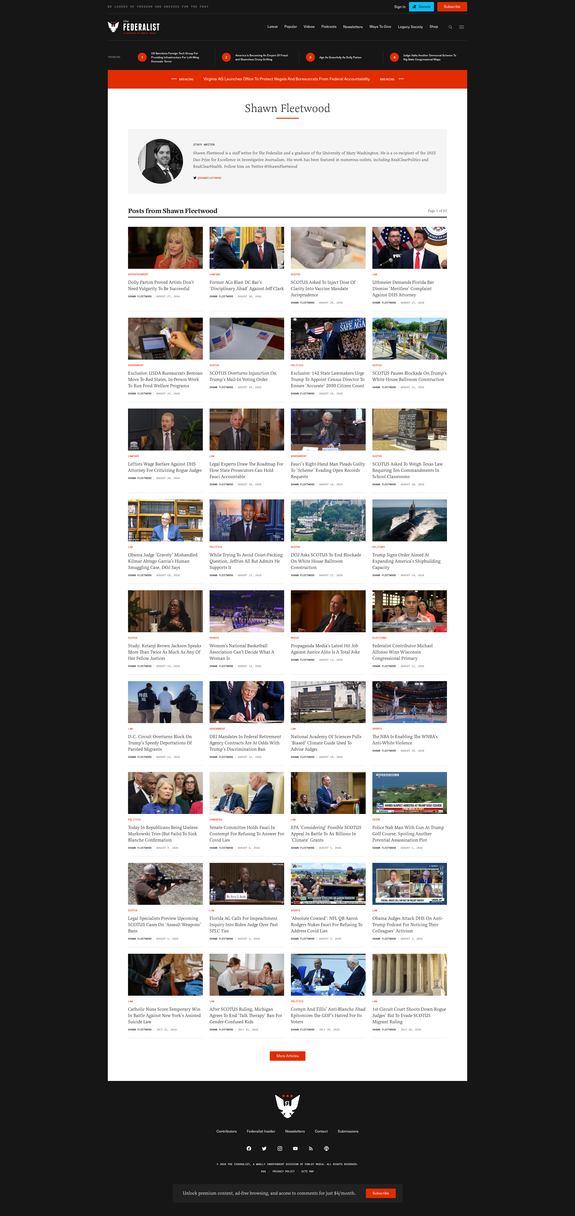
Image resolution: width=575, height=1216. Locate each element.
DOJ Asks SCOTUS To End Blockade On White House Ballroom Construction (326, 561)
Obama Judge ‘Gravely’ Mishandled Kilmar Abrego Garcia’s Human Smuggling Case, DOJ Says (162, 561)
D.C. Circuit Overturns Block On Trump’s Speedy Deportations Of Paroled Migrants (160, 743)
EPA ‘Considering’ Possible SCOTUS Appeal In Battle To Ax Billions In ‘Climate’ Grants (326, 834)
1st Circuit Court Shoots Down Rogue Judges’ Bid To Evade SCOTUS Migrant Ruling (409, 1015)
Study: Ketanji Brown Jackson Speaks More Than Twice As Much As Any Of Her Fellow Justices (164, 652)
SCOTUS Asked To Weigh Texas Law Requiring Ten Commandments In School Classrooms (407, 470)
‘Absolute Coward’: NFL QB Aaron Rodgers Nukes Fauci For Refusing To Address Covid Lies (327, 925)
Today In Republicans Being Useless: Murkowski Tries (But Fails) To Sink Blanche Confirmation (163, 834)
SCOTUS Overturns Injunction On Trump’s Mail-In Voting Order (243, 376)
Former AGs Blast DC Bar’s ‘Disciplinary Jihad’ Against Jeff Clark (247, 285)
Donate (425, 6)
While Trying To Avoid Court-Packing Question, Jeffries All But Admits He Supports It (246, 561)
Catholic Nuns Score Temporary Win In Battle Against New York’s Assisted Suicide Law (164, 1015)
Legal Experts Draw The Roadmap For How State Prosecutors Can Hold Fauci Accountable (246, 470)
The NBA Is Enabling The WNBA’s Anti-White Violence (405, 740)
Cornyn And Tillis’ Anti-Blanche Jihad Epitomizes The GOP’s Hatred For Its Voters (328, 1015)
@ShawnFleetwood (209, 178)
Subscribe (452, 6)
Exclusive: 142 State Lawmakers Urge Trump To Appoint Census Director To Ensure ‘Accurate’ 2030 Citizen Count (328, 379)
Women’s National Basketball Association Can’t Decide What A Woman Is (242, 652)
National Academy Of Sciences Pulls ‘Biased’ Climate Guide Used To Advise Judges (326, 743)
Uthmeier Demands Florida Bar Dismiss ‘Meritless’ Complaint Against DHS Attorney (403, 289)
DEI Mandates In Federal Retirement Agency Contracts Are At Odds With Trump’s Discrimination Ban (245, 743)
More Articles (287, 1055)
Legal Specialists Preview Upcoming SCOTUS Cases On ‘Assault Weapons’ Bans (164, 925)
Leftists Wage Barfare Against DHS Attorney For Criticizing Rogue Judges (165, 467)
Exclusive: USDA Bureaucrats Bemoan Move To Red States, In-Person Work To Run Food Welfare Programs (165, 379)
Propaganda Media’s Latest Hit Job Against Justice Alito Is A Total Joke (325, 649)
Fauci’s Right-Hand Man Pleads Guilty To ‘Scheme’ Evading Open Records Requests (328, 470)
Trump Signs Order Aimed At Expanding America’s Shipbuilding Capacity (406, 561)
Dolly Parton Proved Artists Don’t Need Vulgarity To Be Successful (161, 285)
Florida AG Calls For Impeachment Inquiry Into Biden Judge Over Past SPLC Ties (244, 925)
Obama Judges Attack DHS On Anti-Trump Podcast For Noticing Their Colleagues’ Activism (407, 925)
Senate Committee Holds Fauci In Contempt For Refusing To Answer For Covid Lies (247, 834)
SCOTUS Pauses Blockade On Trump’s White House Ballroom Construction (409, 376)
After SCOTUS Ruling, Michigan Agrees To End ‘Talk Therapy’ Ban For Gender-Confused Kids (246, 1015)
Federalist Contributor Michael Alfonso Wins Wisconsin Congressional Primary (402, 652)
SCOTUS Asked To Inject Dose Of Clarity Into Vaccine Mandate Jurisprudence (323, 289)
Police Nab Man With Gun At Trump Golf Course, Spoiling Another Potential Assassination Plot (408, 834)
